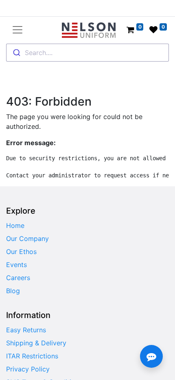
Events (16, 265)
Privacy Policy (28, 369)
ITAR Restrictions (32, 356)
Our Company (27, 238)
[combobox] (87, 53)
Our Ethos (21, 251)
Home (15, 225)
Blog (13, 291)
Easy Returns (26, 330)
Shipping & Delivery (36, 343)
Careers (18, 278)
